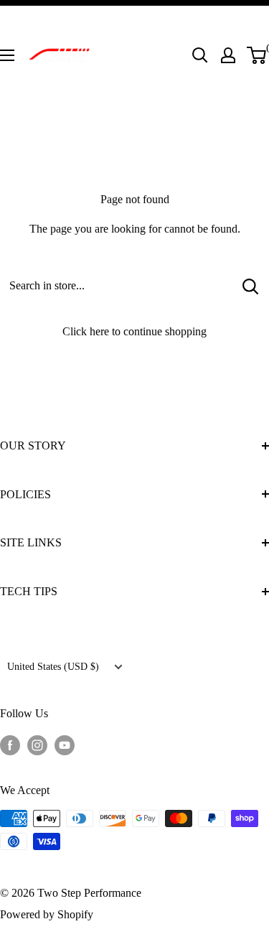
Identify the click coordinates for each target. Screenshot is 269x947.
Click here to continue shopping (134, 331)
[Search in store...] (250, 286)
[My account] (228, 55)
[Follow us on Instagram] (37, 744)
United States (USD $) (53, 666)
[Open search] (200, 55)
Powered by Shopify (46, 914)
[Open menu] (7, 55)
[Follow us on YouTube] (65, 744)
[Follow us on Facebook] (10, 744)
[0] (257, 55)
